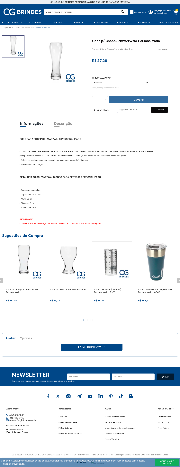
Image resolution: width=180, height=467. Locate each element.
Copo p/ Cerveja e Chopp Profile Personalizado (22, 291)
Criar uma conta (164, 417)
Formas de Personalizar (114, 434)
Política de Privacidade (67, 422)
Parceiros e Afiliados (113, 422)
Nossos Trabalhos (112, 439)
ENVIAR (165, 377)
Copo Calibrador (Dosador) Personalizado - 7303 (107, 291)
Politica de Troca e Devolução (70, 434)
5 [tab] (93, 320)
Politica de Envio (65, 428)
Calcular (161, 110)
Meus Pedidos (163, 428)
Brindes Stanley (101, 22)
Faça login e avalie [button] (91, 347)
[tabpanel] (24, 278)
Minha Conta (140, 13)
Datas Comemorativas (168, 22)
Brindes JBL (79, 22)
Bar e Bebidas (144, 22)
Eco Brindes (57, 22)
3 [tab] (88, 320)
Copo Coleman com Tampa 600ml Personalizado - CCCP (155, 291)
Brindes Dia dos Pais (42, 28)
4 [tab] (90, 320)
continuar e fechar (167, 462)
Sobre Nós (62, 417)
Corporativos (35, 22)
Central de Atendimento (115, 417)
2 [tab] (85, 320)
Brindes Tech (122, 22)
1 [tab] (84, 320)
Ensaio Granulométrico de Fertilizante (120, 428)
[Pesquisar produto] (122, 12)
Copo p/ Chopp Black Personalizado (68, 289)
